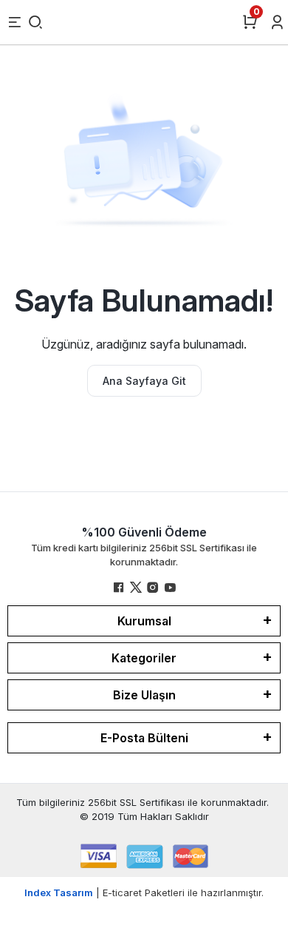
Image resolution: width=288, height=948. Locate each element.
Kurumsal (144, 620)
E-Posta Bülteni (144, 737)
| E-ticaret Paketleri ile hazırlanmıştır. (144, 892)
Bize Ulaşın (144, 695)
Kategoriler (144, 658)
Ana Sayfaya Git (144, 380)
